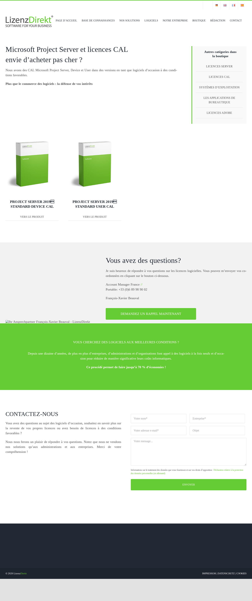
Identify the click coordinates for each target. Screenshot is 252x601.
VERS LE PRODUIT (32, 216)
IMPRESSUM (209, 573)
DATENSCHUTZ (226, 573)
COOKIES (241, 573)
